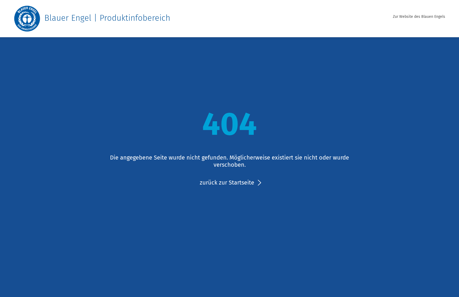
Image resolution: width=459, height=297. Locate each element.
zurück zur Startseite (227, 182)
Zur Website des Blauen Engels (419, 16)
